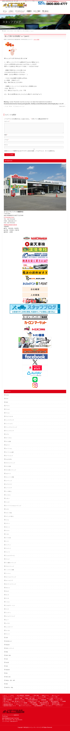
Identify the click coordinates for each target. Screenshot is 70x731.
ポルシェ (8, 587)
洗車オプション (45, 695)
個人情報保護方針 (38, 705)
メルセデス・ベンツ (10, 605)
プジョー (8, 559)
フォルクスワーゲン (10, 555)
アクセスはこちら (9, 217)
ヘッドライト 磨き (53, 697)
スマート (8, 523)
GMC (7, 402)
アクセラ (8, 409)
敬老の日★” (62, 106)
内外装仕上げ (9, 641)
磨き (7, 673)
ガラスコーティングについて (22, 704)
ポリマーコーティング (11, 584)
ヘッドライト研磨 (10, 569)
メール (6, 139)
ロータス (8, 630)
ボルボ (7, 591)
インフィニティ (9, 423)
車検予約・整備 (9, 687)
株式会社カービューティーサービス (33, 727)
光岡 (7, 637)
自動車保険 (43, 699)
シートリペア (9, 487)
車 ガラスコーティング (9, 697)
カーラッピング (9, 455)
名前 (5, 134)
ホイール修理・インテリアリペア (54, 698)
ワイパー (8, 634)
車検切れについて (45, 704)
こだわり (12, 695)
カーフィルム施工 (10, 452)
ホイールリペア (9, 580)
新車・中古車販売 (8, 699)
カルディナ (8, 473)
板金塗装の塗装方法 (8, 704)
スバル (7, 519)
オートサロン (9, 437)
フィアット (8, 544)
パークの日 (8, 537)
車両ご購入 (8, 676)
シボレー (8, 498)
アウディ (8, 405)
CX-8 (7, 398)
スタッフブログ (7, 702)
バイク (7, 541)
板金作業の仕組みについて (10, 705)
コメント (7, 121)
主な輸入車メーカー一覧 (34, 701)
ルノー (7, 619)
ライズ (7, 609)
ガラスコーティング (10, 462)
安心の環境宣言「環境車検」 (23, 695)
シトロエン (8, 495)
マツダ (7, 598)
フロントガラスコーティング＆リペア (26, 697)
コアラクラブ (9, 484)
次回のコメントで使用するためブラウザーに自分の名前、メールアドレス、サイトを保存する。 (30, 151)
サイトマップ (59, 705)
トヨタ (7, 534)
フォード (8, 552)
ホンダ (7, 594)
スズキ (7, 509)
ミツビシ (8, 601)
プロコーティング (10, 566)
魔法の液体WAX (54, 701)
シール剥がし (9, 491)
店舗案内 (51, 699)
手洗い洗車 (36, 695)
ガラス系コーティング (11, 470)
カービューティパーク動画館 (20, 702)
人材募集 (64, 701)
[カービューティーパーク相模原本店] (14, 6)
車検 (7, 684)
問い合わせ (6, 701)
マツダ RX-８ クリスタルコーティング (14, 106)
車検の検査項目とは (44, 702)
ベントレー (8, 573)
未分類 (7, 662)
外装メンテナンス (10, 648)
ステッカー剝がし (10, 516)
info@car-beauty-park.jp (10, 224)
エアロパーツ (41, 698)
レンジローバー (9, 626)
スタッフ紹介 (60, 699)
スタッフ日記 (36, 39)
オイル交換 (8, 441)
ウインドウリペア (10, 430)
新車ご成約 (8, 655)
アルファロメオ (9, 416)
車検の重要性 (33, 702)
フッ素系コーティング (11, 562)
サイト (6, 144)
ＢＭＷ (7, 395)
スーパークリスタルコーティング (13, 505)
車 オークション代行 (19, 699)
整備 (7, 651)
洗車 (7, 666)
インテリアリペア (10, 420)
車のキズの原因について (57, 704)
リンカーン (8, 612)
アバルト (8, 413)
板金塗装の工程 (55, 702)
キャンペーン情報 (10, 477)
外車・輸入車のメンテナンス (18, 701)
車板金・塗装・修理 (10, 680)
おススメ (8, 445)
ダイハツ (8, 527)
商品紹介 (8, 644)
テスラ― (8, 530)
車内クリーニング (8, 698)
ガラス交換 (8, 466)
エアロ (7, 434)
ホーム (5, 695)
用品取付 (8, 669)
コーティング (9, 480)
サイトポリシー (49, 705)
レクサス (8, 623)
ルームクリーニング (10, 616)
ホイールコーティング (11, 577)
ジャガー (8, 502)
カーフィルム (9, 448)
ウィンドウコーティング (11, 427)
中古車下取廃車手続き (33, 699)
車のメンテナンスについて (25, 705)
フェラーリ (8, 548)
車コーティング (55, 695)
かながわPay (9, 459)
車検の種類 (35, 704)
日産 (7, 659)
